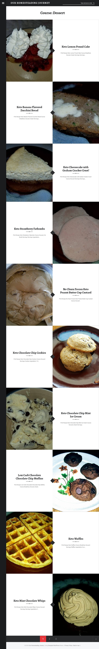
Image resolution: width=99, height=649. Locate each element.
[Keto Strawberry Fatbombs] (76, 202)
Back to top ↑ (77, 645)
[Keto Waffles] (29, 512)
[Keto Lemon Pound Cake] (29, 20)
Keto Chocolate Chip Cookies (29, 353)
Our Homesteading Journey (36, 645)
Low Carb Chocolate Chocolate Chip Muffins (29, 476)
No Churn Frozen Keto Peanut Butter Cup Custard (75, 290)
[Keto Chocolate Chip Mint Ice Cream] (29, 388)
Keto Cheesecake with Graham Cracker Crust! (75, 168)
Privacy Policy (68, 645)
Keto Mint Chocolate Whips (29, 601)
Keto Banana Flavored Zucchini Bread (29, 108)
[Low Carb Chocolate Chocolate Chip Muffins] (76, 450)
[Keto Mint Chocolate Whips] (76, 574)
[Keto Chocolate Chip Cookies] (76, 326)
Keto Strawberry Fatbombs (29, 229)
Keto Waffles (75, 539)
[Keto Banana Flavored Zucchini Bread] (76, 82)
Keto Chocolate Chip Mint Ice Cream (76, 414)
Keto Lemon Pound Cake (76, 47)
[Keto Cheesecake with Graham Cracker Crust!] (29, 144)
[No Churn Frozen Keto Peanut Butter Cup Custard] (29, 264)
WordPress (56, 645)
